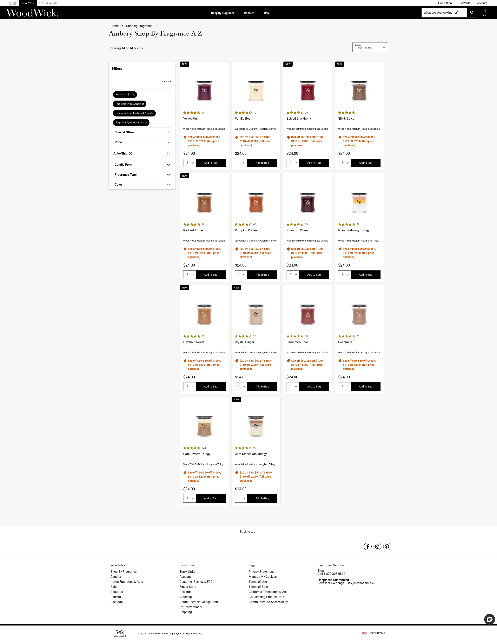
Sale (267, 13)
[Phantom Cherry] (307, 227)
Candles (249, 13)
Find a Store (188, 587)
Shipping (186, 612)
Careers (115, 597)
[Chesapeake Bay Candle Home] (48, 3)
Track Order (187, 571)
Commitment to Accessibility (268, 602)
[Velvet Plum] (204, 116)
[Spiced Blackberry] (307, 116)
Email (321, 571)
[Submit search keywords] (472, 12)
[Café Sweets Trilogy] (204, 451)
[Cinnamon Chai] (307, 339)
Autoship (186, 597)
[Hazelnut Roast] (204, 339)
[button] (482, 3)
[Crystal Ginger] (256, 339)
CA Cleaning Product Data (266, 597)
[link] (445, 3)
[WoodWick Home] (28, 3)
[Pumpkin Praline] (256, 227)
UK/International (191, 607)
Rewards (185, 592)
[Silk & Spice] (359, 116)
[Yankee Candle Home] (12, 3)
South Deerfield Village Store (199, 602)
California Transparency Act (268, 592)
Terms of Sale (258, 587)
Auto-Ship (120, 153)
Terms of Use (258, 582)
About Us (116, 592)
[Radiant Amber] (204, 227)
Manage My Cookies (263, 577)
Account (185, 577)
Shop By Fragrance (223, 13)
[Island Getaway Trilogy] (359, 227)
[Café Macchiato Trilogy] (256, 451)
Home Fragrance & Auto (126, 582)
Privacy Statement (261, 571)
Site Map (116, 602)
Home (114, 26)
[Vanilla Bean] (256, 116)
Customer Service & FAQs (197, 582)
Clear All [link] (166, 81)
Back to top (248, 531)
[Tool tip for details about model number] (130, 153)
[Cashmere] (359, 339)
